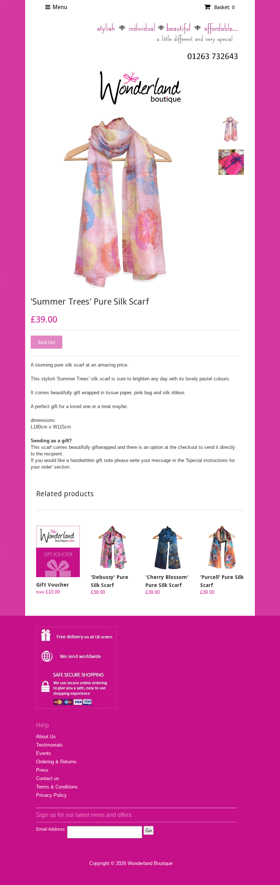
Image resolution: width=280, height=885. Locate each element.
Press (42, 770)
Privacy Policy (51, 795)
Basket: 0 (224, 7)
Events (43, 753)
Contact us (47, 778)
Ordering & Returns (56, 761)
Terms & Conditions (57, 787)
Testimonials (49, 745)
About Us (46, 736)
